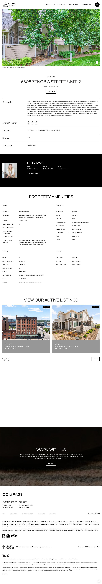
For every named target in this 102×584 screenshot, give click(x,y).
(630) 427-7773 (48, 169)
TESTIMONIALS (41, 514)
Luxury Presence (46, 547)
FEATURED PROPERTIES (27, 514)
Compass (37, 521)
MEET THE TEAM (14, 514)
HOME (3, 514)
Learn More (16, 532)
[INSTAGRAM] (94, 513)
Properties (49, 5)
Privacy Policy (95, 547)
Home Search (61, 5)
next (11, 62)
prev (7, 62)
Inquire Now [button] (51, 91)
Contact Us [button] (51, 463)
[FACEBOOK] (89, 513)
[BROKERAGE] (98, 513)
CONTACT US (52, 514)
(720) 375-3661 (86, 5)
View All (95, 359)
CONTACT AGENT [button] (33, 174)
